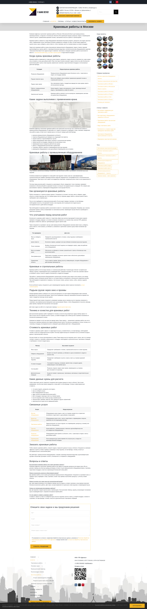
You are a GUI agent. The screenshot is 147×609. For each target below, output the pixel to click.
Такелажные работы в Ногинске (106, 91)
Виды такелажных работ (104, 125)
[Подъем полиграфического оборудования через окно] (99, 44)
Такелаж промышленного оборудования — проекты (104, 172)
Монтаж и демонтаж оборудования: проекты (107, 77)
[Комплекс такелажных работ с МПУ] (105, 60)
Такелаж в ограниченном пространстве (107, 81)
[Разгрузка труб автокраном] (110, 66)
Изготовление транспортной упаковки (107, 148)
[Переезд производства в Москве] (105, 38)
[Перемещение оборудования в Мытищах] (110, 44)
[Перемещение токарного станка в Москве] (99, 49)
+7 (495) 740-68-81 (79, 563)
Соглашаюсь (137, 605)
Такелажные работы (36, 424)
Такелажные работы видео (104, 165)
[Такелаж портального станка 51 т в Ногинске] (99, 55)
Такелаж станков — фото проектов (106, 175)
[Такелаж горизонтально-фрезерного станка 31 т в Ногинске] (110, 60)
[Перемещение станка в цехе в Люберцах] (105, 44)
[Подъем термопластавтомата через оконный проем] (105, 66)
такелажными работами (40, 52)
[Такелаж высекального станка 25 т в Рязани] (99, 66)
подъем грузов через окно (64, 307)
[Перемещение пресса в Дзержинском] (110, 38)
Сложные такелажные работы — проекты (106, 152)
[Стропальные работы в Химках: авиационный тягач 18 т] (99, 60)
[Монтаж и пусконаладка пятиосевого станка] (105, 49)
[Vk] (76, 585)
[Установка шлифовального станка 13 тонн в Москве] (110, 49)
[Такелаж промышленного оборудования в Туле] (110, 55)
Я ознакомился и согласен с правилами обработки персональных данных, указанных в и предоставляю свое (60, 539)
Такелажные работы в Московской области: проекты (106, 87)
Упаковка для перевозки (104, 102)
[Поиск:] (106, 11)
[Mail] (79, 585)
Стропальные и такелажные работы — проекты (107, 157)
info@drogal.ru (41, 2)
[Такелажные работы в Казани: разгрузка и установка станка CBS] (99, 38)
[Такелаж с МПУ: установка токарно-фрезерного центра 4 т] (105, 55)
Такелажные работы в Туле (104, 96)
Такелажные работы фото (104, 168)
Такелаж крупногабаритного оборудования (105, 161)
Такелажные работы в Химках (105, 99)
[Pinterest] (83, 585)
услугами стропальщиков (54, 52)
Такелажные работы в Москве (105, 83)
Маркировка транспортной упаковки (107, 139)
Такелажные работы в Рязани (105, 94)
